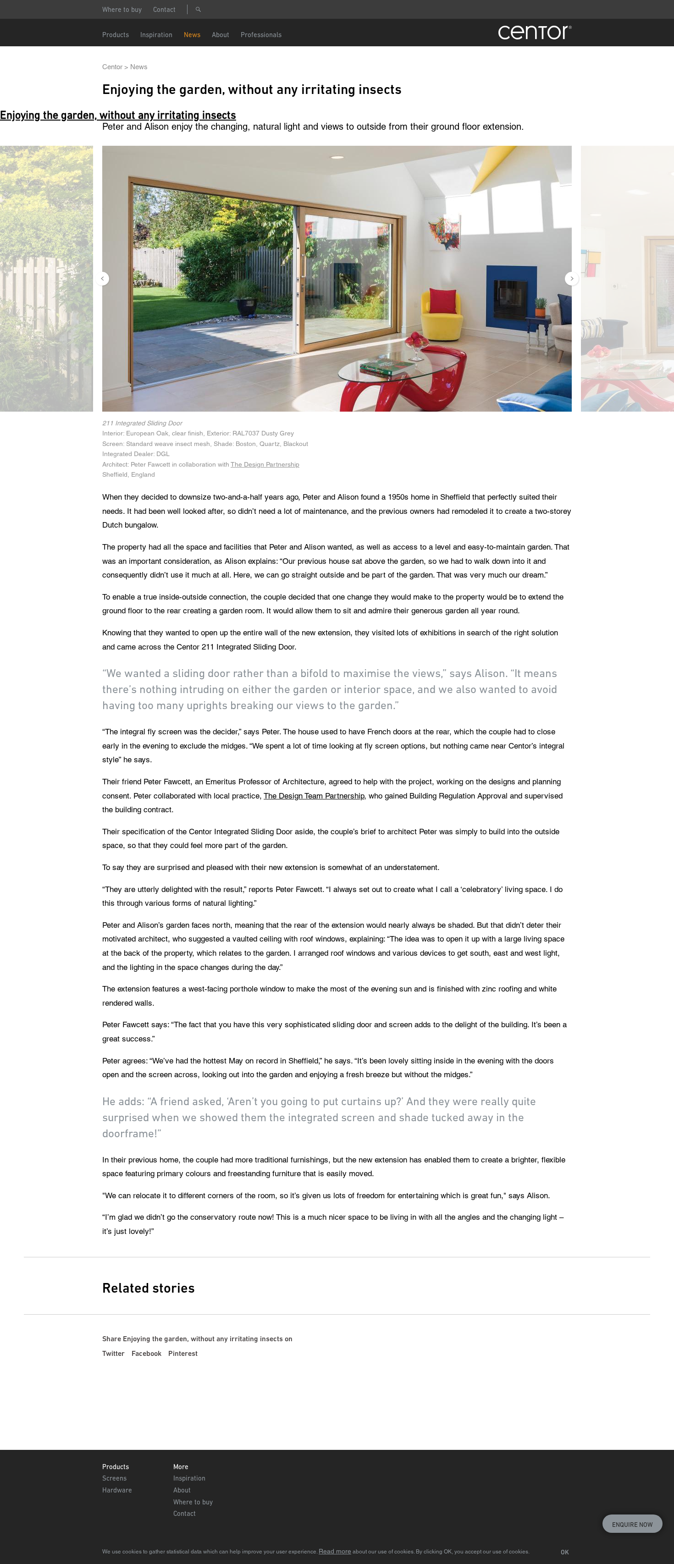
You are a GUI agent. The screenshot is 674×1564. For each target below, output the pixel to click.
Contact (164, 9)
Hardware (117, 1490)
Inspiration (189, 1478)
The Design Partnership (265, 464)
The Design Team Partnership (314, 795)
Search (198, 9)
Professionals (261, 35)
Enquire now (632, 1524)
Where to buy (122, 9)
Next (572, 279)
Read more (335, 1551)
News (192, 35)
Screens (114, 1478)
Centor (112, 67)
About (220, 35)
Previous (102, 279)
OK (565, 1552)
